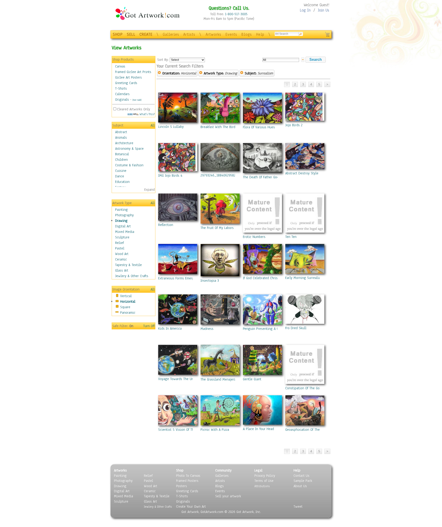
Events (231, 34)
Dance (119, 176)
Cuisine (120, 170)
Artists (189, 34)
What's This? (147, 114)
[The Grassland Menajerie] (220, 361)
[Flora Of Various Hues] (262, 109)
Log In (305, 10)
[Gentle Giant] (262, 361)
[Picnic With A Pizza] (220, 411)
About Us (300, 486)
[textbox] (280, 60)
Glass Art (121, 270)
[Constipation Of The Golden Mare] (304, 365)
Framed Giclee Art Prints (133, 72)
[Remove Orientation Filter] (159, 73)
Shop (179, 470)
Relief (119, 242)
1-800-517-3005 (236, 14)
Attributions (262, 486)
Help (260, 34)
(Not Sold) (137, 99)
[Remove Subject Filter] (242, 73)
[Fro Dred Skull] (304, 310)
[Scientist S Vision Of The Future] (177, 411)
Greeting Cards (126, 83)
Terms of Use (263, 480)
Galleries (171, 34)
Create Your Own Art (191, 506)
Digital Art (123, 226)
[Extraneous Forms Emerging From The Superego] (177, 260)
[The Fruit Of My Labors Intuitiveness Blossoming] (220, 209)
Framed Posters (187, 480)
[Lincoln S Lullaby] (177, 108)
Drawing (121, 220)
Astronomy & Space (129, 148)
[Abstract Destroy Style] (304, 157)
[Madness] (220, 310)
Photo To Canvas (188, 475)
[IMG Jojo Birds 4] (177, 158)
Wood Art (121, 254)
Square (125, 307)
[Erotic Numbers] (262, 213)
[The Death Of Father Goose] (262, 159)
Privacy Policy (264, 475)
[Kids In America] (177, 310)
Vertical (126, 296)
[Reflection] (177, 208)
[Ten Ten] (304, 213)
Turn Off (149, 326)
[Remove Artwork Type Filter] (201, 73)
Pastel (119, 248)
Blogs (246, 34)
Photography (124, 215)
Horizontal (127, 301)
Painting (121, 209)
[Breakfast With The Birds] (220, 109)
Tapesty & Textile (156, 496)
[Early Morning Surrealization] (304, 259)
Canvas (120, 66)
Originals (122, 99)
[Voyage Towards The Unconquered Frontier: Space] (177, 361)
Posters (181, 486)
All (153, 125)
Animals (121, 137)
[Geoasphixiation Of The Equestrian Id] (304, 411)
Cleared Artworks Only (133, 109)
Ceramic (121, 259)
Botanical (122, 154)
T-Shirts (121, 88)
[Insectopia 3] (220, 261)
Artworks (213, 34)
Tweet (298, 506)
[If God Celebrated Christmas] (262, 260)
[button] (315, 60)
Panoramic (127, 312)
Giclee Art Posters (128, 77)
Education (122, 181)
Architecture (124, 143)
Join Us (323, 10)
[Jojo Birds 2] (304, 108)
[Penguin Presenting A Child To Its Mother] (262, 310)
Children (121, 159)
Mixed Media (124, 231)
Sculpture (122, 237)
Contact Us (301, 475)
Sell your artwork (228, 496)
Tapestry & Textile (128, 265)
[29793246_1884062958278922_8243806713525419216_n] (220, 158)
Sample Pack (303, 480)
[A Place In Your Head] (262, 411)
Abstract (121, 132)
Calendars (122, 94)
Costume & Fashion (129, 165)
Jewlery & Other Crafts (131, 276)
